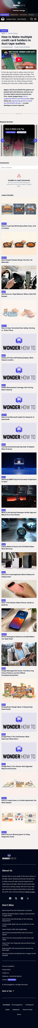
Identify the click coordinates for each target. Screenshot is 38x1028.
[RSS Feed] (28, 898)
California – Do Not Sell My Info (11, 976)
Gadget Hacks (14, 15)
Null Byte (31, 15)
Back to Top (7, 991)
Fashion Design (19, 10)
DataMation (16, 1009)
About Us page (30, 892)
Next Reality (23, 15)
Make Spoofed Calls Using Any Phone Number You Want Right (17, 949)
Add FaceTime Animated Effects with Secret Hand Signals (17, 933)
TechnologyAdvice (17, 1005)
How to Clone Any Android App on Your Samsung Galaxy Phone (17, 920)
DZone (19, 1014)
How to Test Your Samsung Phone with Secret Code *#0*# (18, 939)
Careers (8, 979)
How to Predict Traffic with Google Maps (14, 929)
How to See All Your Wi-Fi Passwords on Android (17, 910)
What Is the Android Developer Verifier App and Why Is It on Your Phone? (18, 513)
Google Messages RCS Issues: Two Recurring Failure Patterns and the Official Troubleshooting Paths (17, 673)
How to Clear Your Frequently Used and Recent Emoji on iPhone (18, 944)
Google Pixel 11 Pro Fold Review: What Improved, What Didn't (15, 738)
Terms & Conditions (8, 966)
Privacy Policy (6, 969)
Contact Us (5, 973)
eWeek (7, 1009)
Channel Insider (28, 1009)
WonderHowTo (5, 15)
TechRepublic (29, 1005)
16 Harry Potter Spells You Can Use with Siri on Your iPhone (18, 925)
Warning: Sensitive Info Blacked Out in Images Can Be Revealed (19, 954)
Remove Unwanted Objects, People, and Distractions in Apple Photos (18, 914)
